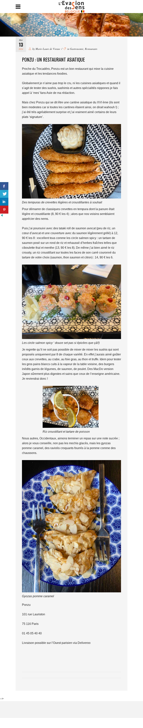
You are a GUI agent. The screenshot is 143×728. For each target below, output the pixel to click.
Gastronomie (76, 49)
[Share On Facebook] (4, 186)
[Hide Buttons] (2, 216)
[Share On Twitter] (4, 194)
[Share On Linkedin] (4, 202)
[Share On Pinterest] (4, 210)
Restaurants (91, 49)
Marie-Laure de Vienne (48, 49)
